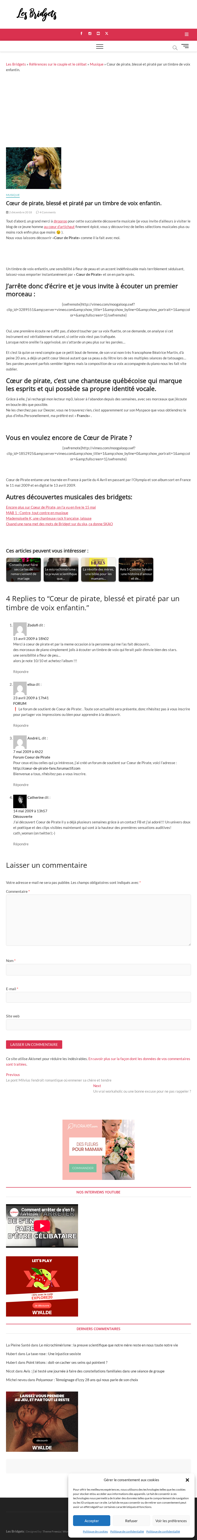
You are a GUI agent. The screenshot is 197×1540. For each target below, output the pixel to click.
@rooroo (60, 221)
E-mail (12, 989)
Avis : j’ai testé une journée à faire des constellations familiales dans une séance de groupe (94, 1371)
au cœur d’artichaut (59, 226)
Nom (11, 960)
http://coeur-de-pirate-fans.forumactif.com (46, 768)
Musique (97, 64)
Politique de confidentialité (127, 1531)
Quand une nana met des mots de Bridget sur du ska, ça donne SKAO (59, 524)
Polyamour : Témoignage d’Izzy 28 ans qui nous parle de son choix (87, 1380)
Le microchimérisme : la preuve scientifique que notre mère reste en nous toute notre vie (108, 1345)
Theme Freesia (52, 1531)
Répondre (21, 671)
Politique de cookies (95, 1531)
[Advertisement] (98, 111)
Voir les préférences (171, 1521)
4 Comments (47, 212)
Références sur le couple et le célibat (58, 64)
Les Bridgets (16, 64)
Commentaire (18, 891)
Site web (12, 1016)
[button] (187, 1480)
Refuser (131, 1521)
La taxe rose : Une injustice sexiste (53, 1354)
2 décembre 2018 (20, 212)
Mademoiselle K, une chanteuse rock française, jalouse (49, 518)
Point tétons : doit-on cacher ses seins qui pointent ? (66, 1362)
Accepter (92, 1521)
